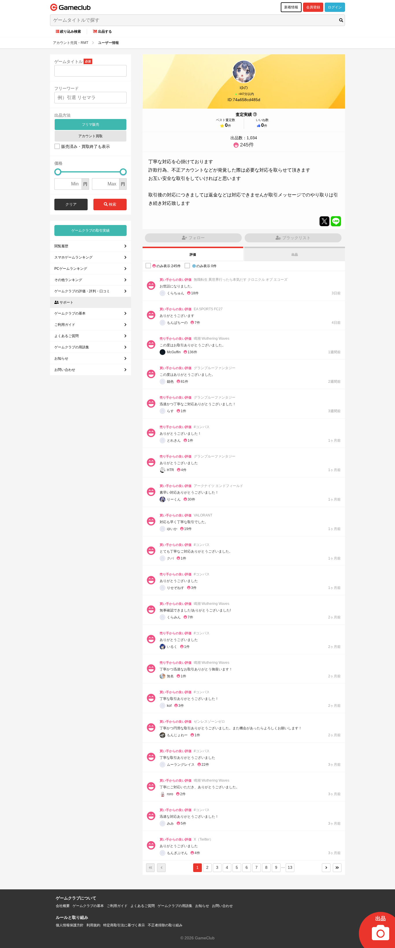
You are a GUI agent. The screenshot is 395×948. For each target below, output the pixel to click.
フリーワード (66, 88)
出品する (105, 31)
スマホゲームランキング (73, 257)
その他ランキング (68, 280)
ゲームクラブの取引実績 (90, 230)
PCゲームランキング (70, 269)
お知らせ (61, 358)
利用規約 (93, 925)
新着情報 (291, 7)
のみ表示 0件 (206, 266)
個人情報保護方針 (70, 925)
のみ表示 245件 (168, 266)
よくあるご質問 (66, 336)
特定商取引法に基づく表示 (124, 925)
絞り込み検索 (70, 31)
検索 (112, 204)
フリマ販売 (90, 124)
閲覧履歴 (61, 246)
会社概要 (63, 906)
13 (290, 867)
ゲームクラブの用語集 (71, 347)
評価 (193, 254)
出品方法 (62, 115)
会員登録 (313, 7)
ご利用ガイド (64, 325)
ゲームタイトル (68, 61)
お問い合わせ (64, 370)
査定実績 (244, 114)
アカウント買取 (90, 136)
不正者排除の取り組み (165, 925)
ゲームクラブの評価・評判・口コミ (82, 291)
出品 (294, 254)
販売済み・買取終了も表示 (85, 146)
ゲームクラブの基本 (70, 313)
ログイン (335, 7)
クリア (71, 204)
